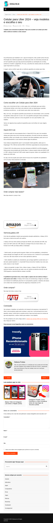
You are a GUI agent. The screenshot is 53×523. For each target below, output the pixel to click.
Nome (5, 430)
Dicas (28, 26)
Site (5, 443)
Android (7, 479)
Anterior (8, 377)
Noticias (7, 498)
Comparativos (8, 488)
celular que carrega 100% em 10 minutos (37, 318)
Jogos (6, 495)
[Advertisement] (26, 43)
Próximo (44, 377)
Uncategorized (8, 508)
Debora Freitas (8, 26)
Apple (6, 485)
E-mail (5, 437)
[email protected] (18, 370)
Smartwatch (8, 505)
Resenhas (7, 501)
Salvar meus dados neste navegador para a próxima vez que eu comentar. (22, 449)
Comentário (7, 417)
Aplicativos (7, 482)
